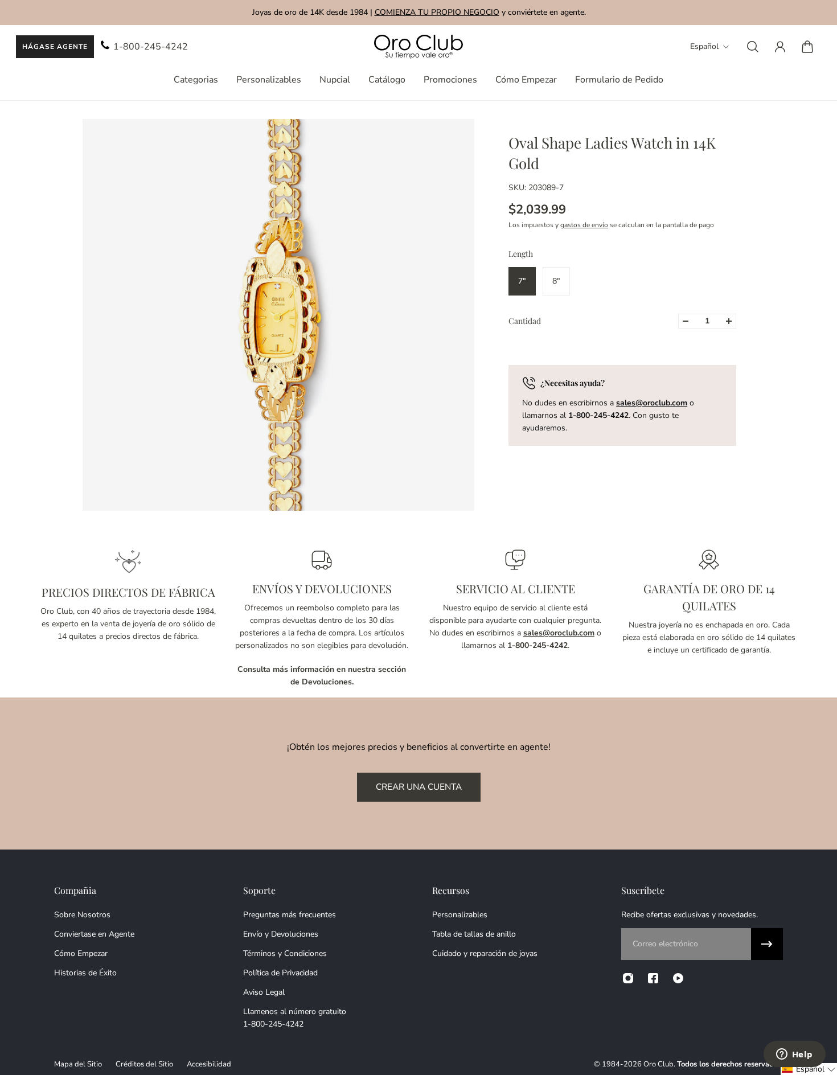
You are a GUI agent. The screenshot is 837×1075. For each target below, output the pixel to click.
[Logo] (418, 47)
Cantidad (524, 320)
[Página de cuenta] (780, 46)
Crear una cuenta (419, 787)
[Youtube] (678, 978)
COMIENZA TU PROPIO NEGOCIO (436, 12)
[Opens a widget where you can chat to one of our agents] (794, 1055)
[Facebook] (653, 978)
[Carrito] (807, 46)
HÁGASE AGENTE (55, 46)
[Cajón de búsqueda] (752, 46)
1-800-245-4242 (150, 46)
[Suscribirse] (767, 944)
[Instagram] (628, 978)
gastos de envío (584, 224)
